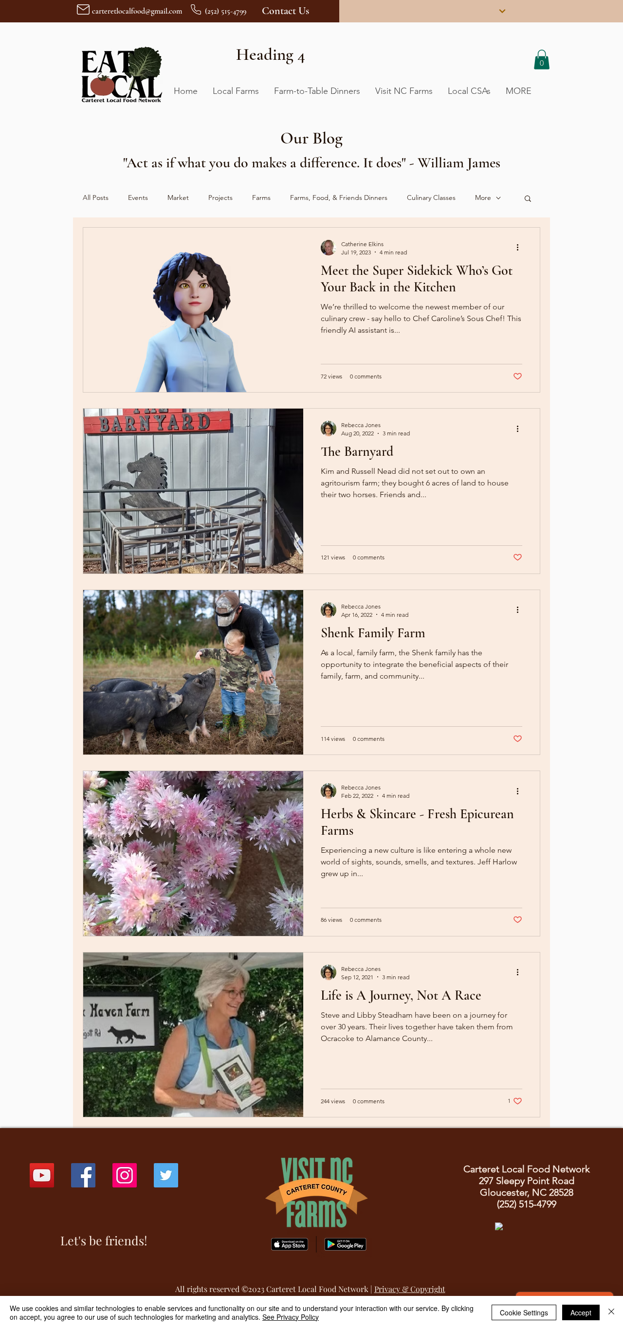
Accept (580, 1312)
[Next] (502, 11)
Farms (261, 197)
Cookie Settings (524, 1312)
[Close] (611, 1312)
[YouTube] (42, 1175)
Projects (220, 197)
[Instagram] (124, 1175)
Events (138, 197)
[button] (541, 60)
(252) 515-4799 (526, 1204)
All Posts (96, 197)
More (483, 197)
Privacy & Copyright (409, 1289)
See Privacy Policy (290, 1317)
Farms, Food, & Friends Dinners (338, 197)
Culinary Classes (431, 197)
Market (178, 197)
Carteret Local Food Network (317, 1289)
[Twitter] (166, 1175)
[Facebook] (83, 1175)
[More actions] (521, 247)
